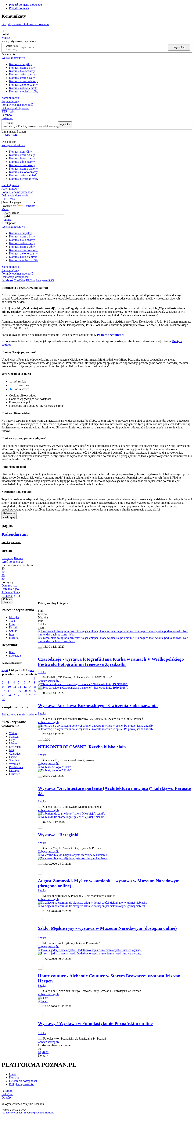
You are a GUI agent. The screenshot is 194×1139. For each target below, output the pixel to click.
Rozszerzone (21, 385)
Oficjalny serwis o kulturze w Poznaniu (25, 24)
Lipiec (13, 757)
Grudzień (14, 774)
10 (9, 686)
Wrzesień (14, 763)
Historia (14, 637)
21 (29, 690)
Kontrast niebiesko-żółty (23, 91)
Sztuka (13, 630)
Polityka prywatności (21, 1084)
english (6, 37)
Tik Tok (30, 280)
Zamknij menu (10, 97)
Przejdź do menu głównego (25, 4)
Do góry (43, 1055)
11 (14, 686)
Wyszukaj (179, 47)
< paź (5, 670)
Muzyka (14, 617)
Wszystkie (20, 381)
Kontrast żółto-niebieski (23, 88)
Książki (13, 627)
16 (3, 690)
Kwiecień (15, 746)
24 (9, 695)
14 (29, 686)
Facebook (7, 114)
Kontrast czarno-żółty (22, 77)
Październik (16, 767)
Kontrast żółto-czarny (22, 74)
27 (25, 695)
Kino (12, 652)
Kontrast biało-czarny (22, 71)
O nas (12, 1074)
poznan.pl (7, 558)
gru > (31, 670)
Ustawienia (9, 513)
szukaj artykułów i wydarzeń (19, 126)
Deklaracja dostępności (23, 1080)
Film (12, 624)
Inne (11, 634)
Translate (29, 205)
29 (35, 695)
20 (25, 690)
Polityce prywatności (110, 334)
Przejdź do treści (19, 8)
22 (35, 690)
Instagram (7, 118)
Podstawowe (21, 389)
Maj (11, 750)
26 (19, 695)
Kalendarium (15, 534)
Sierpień (14, 760)
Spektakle (15, 655)
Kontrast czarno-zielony (23, 81)
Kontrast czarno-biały (22, 67)
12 (19, 686)
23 (3, 695)
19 (19, 690)
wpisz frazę (15, 47)
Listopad (14, 770)
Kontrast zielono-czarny (23, 84)
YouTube (19, 280)
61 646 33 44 (9, 135)
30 (3, 699)
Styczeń (14, 736)
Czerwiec (14, 753)
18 (14, 690)
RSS (51, 280)
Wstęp (13, 733)
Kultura (18, 558)
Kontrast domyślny (20, 64)
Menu (5, 209)
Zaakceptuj (9, 517)
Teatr (12, 620)
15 (35, 686)
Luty (12, 740)
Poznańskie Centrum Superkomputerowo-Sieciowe (28, 1112)
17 (9, 690)
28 (29, 695)
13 (25, 686)
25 (14, 695)
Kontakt (14, 1077)
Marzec (13, 743)
